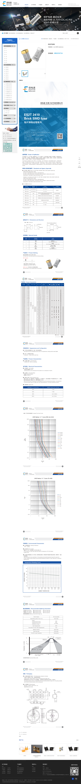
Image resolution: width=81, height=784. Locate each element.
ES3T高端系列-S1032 (8, 91)
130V (6, 56)
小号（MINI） (7, 110)
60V (6, 54)
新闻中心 (53, 4)
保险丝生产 (32, 33)
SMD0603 (6, 67)
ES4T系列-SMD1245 (8, 93)
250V (6, 58)
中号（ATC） (7, 112)
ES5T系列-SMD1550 (8, 97)
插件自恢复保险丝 (12, 33)
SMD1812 (6, 75)
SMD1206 (6, 71)
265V (6, 60)
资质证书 (47, 4)
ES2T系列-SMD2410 (75, 38)
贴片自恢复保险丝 (19, 33)
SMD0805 (6, 69)
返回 (20, 736)
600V (6, 62)
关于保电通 (33, 4)
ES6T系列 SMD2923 (8, 99)
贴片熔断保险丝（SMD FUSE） (64, 38)
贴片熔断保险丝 (27, 33)
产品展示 (40, 4)
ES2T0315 (25, 734)
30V (6, 52)
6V (5, 48)
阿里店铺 (79, 167)
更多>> (77, 740)
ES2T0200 (25, 732)
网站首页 (26, 4)
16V (6, 50)
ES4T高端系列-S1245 (8, 95)
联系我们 (60, 4)
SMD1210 (6, 73)
